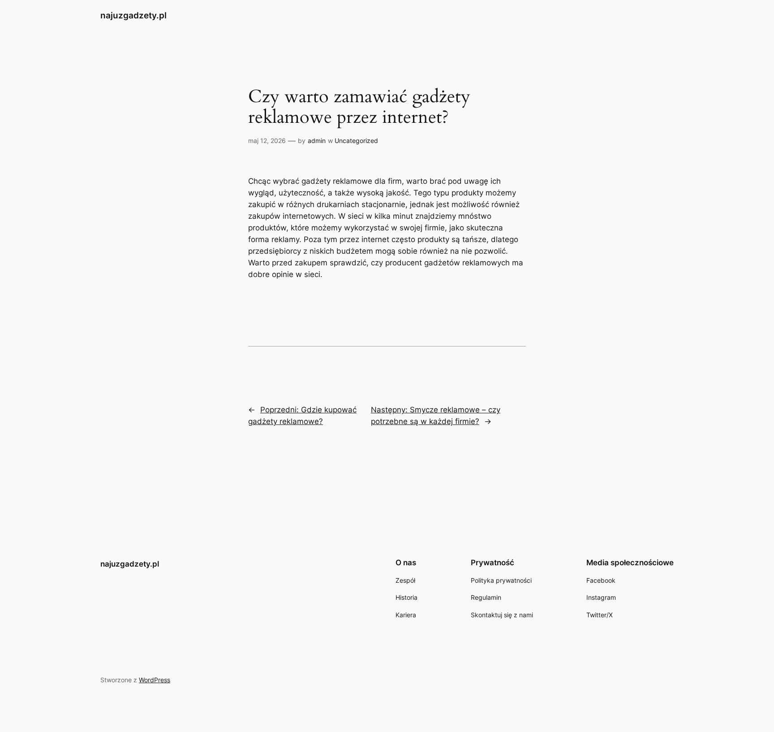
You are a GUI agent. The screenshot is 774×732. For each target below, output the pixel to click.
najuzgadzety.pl (133, 15)
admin (317, 140)
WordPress (154, 680)
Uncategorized (356, 140)
